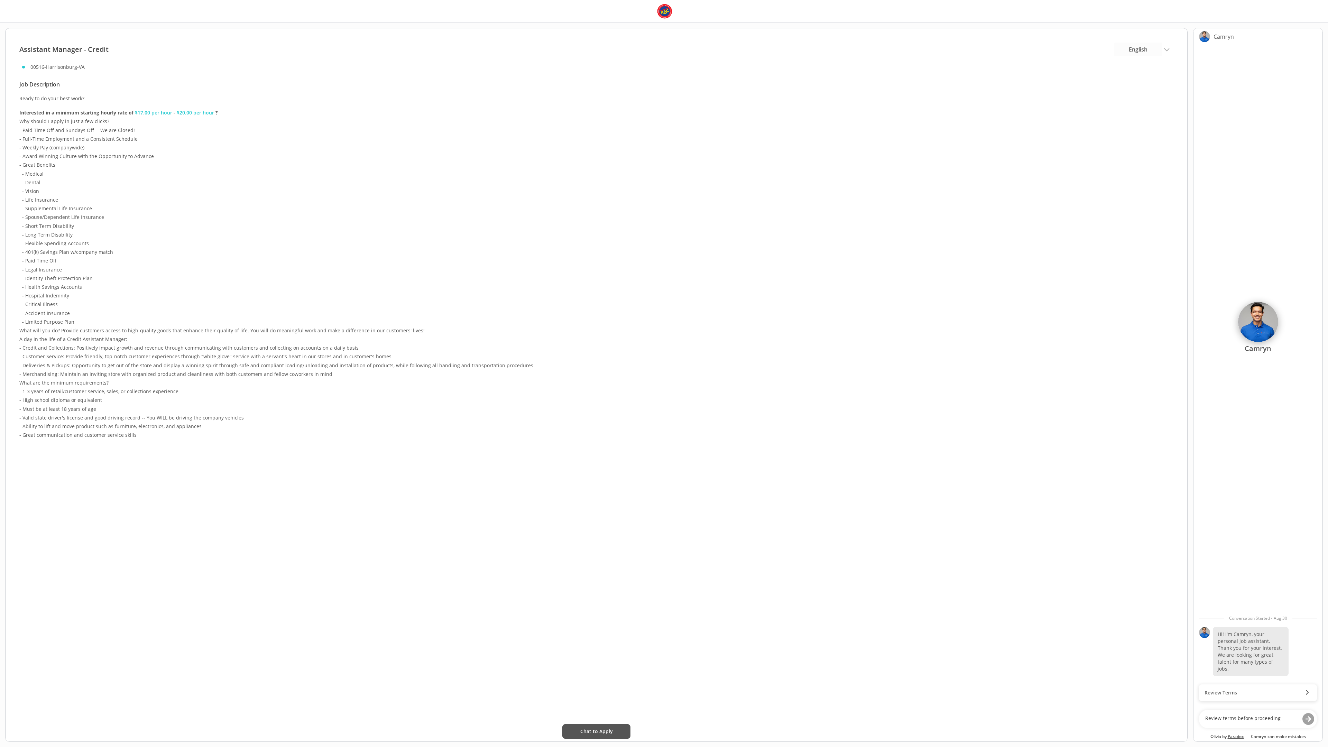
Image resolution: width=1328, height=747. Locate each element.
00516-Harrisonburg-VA (57, 67)
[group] (1257, 376)
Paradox (1236, 736)
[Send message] (1308, 719)
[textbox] (1251, 719)
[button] (1258, 692)
